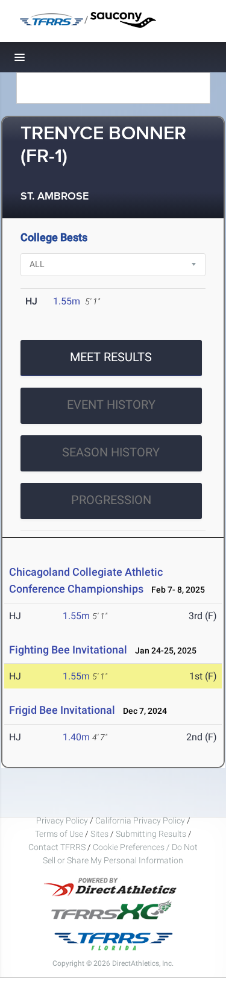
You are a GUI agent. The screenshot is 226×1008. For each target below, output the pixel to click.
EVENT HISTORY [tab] (111, 404)
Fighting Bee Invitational (68, 649)
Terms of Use (59, 834)
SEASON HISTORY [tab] (111, 452)
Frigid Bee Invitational (62, 710)
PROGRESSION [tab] (111, 500)
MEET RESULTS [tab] (111, 357)
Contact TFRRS (57, 847)
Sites (99, 834)
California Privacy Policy (140, 820)
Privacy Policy (62, 820)
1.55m (66, 301)
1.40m (76, 737)
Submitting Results (151, 834)
